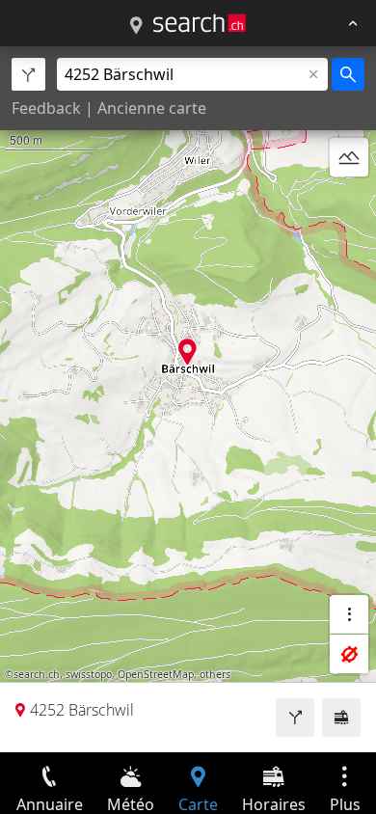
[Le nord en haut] (349, 203)
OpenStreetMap (156, 674)
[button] (187, 351)
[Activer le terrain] (349, 157)
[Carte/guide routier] (136, 26)
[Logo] (199, 23)
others (215, 674)
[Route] (295, 717)
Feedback (46, 108)
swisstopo (89, 674)
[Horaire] (341, 717)
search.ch (36, 674)
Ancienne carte (151, 108)
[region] (188, 399)
